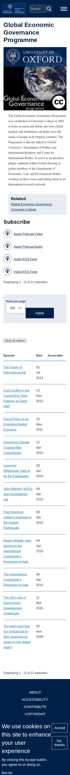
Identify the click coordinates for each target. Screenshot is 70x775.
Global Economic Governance (31, 204)
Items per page (16, 301)
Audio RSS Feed (25, 259)
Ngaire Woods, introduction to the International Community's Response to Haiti (18, 551)
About (35, 692)
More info (7, 772)
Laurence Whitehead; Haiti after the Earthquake (17, 471)
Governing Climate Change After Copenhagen (16, 448)
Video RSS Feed (25, 272)
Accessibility (35, 700)
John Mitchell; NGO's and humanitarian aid (18, 494)
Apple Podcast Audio (28, 246)
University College (23, 209)
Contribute (35, 707)
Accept (59, 728)
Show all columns (15, 340)
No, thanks (59, 743)
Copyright (35, 714)
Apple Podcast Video (28, 234)
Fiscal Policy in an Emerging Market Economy (16, 424)
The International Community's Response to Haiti (16, 580)
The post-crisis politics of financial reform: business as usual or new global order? (17, 637)
